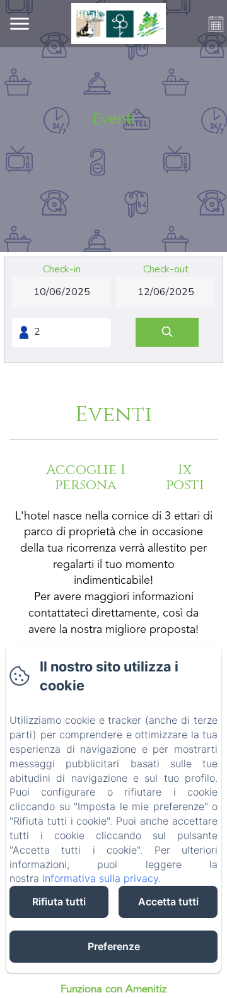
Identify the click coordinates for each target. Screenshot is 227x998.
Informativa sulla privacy (100, 878)
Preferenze (114, 946)
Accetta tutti (168, 901)
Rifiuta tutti (59, 901)
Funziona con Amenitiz (113, 989)
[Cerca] (167, 332)
